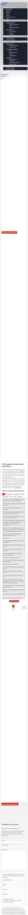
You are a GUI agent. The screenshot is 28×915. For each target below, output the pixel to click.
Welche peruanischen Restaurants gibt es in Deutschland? (13, 541)
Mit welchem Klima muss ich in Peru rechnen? (12, 549)
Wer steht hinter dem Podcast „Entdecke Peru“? (13, 576)
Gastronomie (16, 494)
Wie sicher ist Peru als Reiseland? (11, 557)
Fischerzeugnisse (13, 64)
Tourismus (20, 496)
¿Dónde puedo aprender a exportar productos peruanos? (14, 504)
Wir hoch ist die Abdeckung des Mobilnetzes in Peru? (14, 590)
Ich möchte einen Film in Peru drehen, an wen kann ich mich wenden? (13, 517)
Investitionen (5, 496)
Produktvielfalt (12, 47)
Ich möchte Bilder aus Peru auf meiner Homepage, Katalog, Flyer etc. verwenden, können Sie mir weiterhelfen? (13, 581)
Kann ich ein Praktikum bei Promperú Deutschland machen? (12, 554)
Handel (22, 494)
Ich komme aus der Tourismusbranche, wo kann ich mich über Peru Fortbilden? (13, 500)
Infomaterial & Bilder (13, 27)
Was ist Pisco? (6, 538)
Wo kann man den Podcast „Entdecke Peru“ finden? (14, 567)
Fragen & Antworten (10, 17)
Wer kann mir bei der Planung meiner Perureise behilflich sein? (12, 534)
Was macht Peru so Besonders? (10, 564)
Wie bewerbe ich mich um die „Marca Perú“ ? (14, 594)
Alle (4, 494)
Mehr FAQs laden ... (14, 601)
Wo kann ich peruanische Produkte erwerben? (11, 508)
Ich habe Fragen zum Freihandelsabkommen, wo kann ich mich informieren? (14, 512)
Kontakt (7, 18)
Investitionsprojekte (10, 69)
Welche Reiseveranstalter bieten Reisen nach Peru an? (14, 545)
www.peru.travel (17, 487)
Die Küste (11, 34)
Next (24, 607)
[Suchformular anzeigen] (2, 72)
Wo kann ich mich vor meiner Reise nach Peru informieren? (13, 586)
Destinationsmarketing (14, 24)
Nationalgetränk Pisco (10, 39)
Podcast (14, 496)
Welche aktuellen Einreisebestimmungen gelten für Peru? (13, 560)
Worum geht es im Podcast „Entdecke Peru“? (12, 571)
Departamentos (9, 494)
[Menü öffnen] (2, 78)
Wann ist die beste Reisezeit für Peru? (12, 598)
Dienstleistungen (12, 55)
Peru (11, 496)
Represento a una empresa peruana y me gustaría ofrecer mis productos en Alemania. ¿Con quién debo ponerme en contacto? (14, 529)
